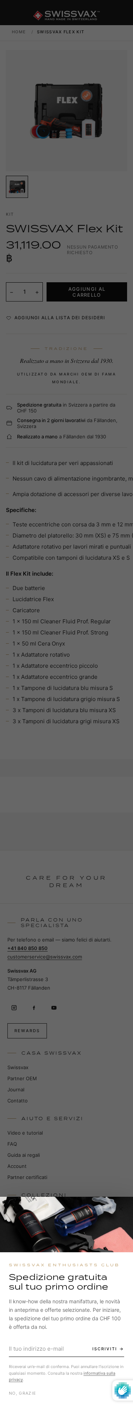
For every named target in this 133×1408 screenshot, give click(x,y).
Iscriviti (104, 1348)
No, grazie (22, 1393)
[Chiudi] (121, 1209)
